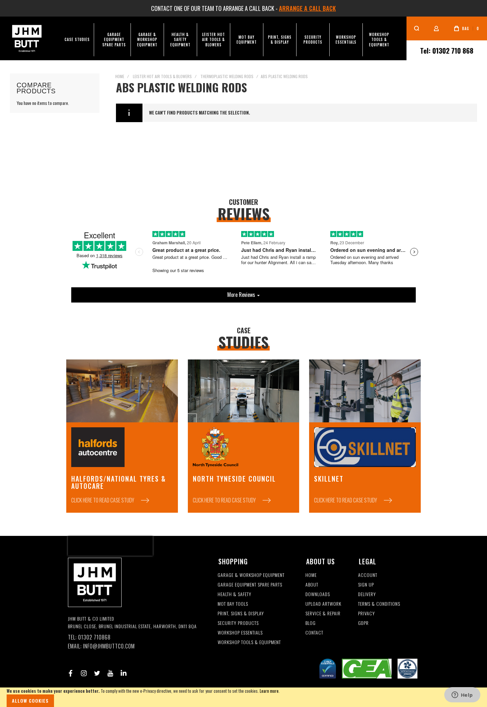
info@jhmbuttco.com (109, 646)
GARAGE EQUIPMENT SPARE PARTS (250, 585)
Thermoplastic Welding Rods (226, 76)
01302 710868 (94, 637)
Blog (310, 623)
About (311, 585)
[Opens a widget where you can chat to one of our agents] (462, 695)
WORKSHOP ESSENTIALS (240, 633)
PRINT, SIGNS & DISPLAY (241, 613)
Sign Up (366, 585)
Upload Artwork (323, 604)
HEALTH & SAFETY (234, 594)
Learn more (269, 690)
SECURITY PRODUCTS (238, 623)
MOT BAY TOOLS (233, 604)
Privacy (366, 613)
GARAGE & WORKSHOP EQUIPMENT (251, 575)
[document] (243, 697)
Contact (314, 633)
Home (119, 76)
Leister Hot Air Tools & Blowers (162, 76)
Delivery (367, 594)
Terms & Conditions (379, 604)
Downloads (317, 594)
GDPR (363, 623)
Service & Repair (323, 613)
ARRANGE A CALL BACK (307, 8)
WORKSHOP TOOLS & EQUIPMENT (249, 642)
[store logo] (27, 38)
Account (367, 575)
